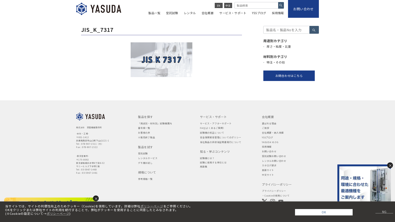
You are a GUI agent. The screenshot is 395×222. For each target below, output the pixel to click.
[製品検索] (281, 5)
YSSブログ (267, 137)
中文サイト (268, 174)
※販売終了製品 (146, 137)
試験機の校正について (212, 132)
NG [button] (382, 212)
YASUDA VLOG (270, 142)
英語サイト (268, 170)
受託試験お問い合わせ (274, 156)
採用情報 (267, 146)
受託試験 (143, 153)
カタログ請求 (269, 165)
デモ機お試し (145, 162)
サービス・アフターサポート (215, 123)
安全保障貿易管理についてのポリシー (220, 137)
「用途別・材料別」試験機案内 (155, 123)
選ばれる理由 (269, 123)
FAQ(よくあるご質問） (212, 128)
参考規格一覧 (145, 178)
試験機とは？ (207, 158)
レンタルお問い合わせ (274, 160)
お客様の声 (144, 132)
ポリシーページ (152, 206)
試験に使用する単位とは (213, 162)
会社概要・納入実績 (273, 132)
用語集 (203, 166)
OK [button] (324, 212)
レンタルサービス (147, 158)
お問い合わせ (269, 151)
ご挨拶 (265, 128)
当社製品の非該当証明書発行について (220, 142)
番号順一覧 (144, 128)
